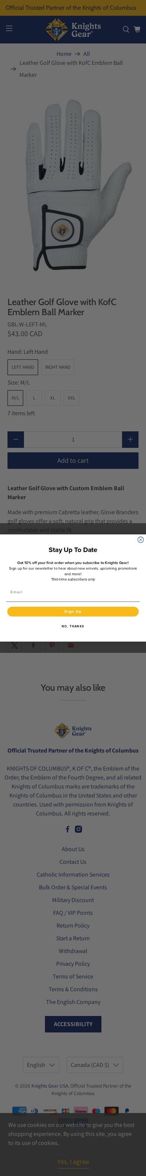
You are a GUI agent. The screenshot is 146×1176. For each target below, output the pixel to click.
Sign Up (73, 611)
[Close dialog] (141, 540)
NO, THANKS (73, 626)
